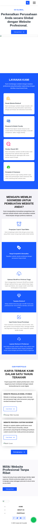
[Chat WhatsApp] (33, 520)
